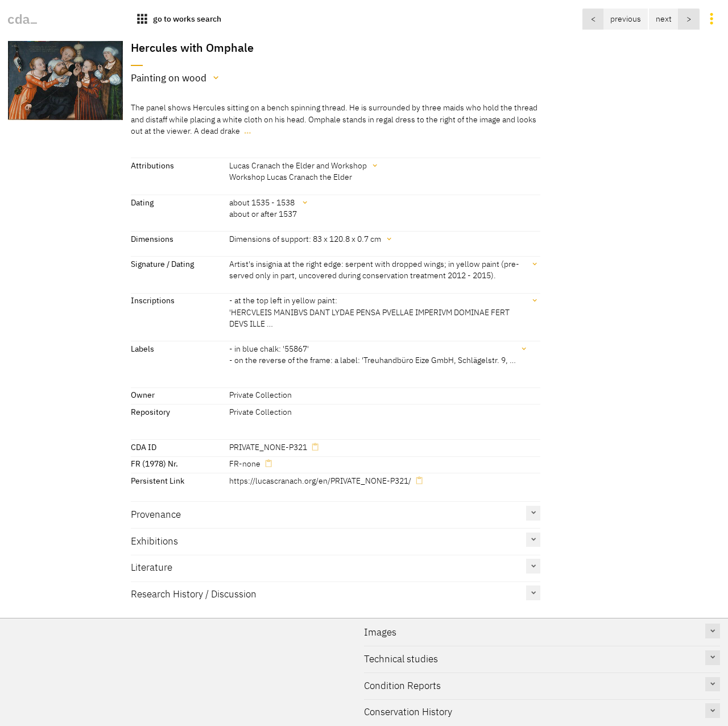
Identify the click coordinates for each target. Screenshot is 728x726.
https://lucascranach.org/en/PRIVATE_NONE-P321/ (320, 480)
